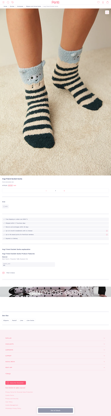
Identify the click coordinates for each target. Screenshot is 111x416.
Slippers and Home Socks (33, 6)
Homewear (20, 6)
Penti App (8, 367)
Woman (12, 6)
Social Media (10, 361)
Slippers (6, 320)
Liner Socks (30, 320)
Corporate (9, 350)
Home (5, 6)
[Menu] (3, 2)
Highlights (9, 344)
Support (8, 356)
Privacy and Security (11, 398)
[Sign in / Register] (103, 2)
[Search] (8, 2)
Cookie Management (11, 405)
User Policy (8, 402)
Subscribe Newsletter (17, 383)
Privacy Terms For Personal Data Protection (19, 392)
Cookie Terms (9, 395)
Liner (21, 320)
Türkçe (8, 373)
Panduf (14, 320)
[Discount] (12, 2)
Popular (8, 338)
